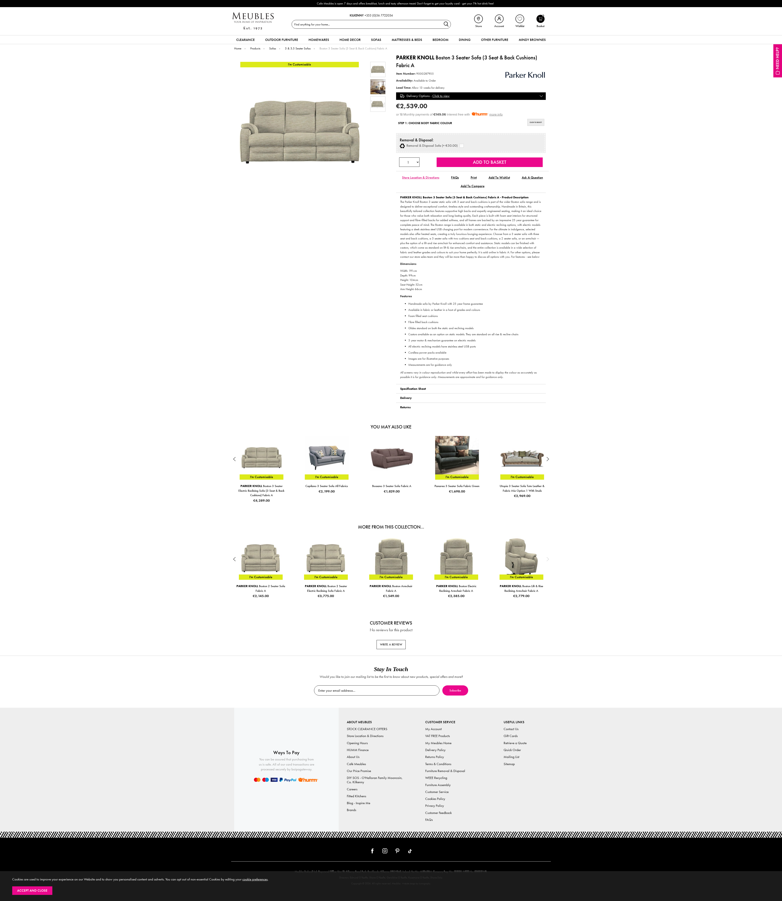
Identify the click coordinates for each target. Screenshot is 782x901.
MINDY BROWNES (532, 39)
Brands (351, 810)
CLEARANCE (245, 39)
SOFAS (376, 39)
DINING (465, 39)
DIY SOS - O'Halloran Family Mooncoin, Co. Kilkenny (375, 780)
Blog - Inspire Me (358, 803)
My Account (433, 729)
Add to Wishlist (499, 177)
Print (474, 177)
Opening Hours (357, 743)
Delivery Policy (435, 750)
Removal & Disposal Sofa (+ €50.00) (431, 146)
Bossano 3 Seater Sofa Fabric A (325, 486)
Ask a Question (532, 177)
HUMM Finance (358, 750)
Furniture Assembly (438, 785)
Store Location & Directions (420, 177)
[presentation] (234, 459)
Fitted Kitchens (356, 796)
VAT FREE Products (437, 736)
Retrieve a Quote (515, 743)
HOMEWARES (319, 39)
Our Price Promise (359, 771)
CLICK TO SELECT (536, 122)
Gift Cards (511, 736)
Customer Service (437, 792)
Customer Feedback (438, 813)
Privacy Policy (434, 806)
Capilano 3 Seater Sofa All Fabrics (260, 486)
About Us (353, 757)
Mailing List (511, 757)
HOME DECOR (350, 39)
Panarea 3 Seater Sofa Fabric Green (391, 486)
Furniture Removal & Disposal (445, 771)
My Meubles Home (438, 743)
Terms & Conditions (438, 764)
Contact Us (511, 729)
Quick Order (512, 750)
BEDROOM (440, 39)
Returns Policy (434, 757)
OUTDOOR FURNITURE (281, 39)
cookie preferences (255, 879)
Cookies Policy (435, 799)
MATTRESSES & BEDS (407, 39)
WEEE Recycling (436, 778)
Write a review (391, 644)
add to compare (472, 186)
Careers (352, 789)
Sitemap (509, 764)
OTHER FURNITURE (494, 39)
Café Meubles (356, 764)
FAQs (455, 177)
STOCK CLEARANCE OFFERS (367, 729)
